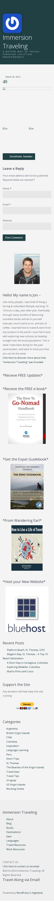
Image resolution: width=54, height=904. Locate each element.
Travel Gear (13, 771)
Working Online (15, 788)
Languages (12, 840)
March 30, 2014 (13, 76)
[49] (27, 105)
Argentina (12, 728)
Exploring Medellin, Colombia (23, 667)
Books (10, 827)
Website (7, 220)
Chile (9, 737)
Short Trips (12, 758)
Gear (9, 836)
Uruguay (11, 780)
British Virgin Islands (18, 733)
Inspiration (12, 746)
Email (7, 204)
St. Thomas (12, 763)
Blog (9, 823)
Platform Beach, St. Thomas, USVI (26, 650)
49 (5, 81)
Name (7, 188)
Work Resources (15, 849)
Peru (9, 754)
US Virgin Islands (15, 784)
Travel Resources (16, 845)
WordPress (22, 892)
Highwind (37, 892)
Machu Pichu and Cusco (20, 671)
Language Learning (17, 750)
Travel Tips (12, 776)
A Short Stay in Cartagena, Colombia (27, 662)
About (9, 819)
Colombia (11, 741)
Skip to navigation (5, 6)
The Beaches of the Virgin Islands (25, 767)
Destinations (13, 832)
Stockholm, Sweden (20, 156)
